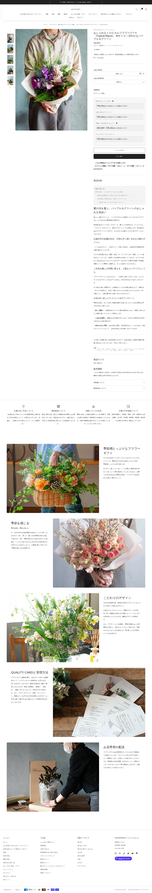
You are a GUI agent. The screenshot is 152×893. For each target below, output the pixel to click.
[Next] (102, 2)
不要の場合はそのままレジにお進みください (112, 139)
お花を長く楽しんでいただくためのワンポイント (111, 202)
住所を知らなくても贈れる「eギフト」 (112, 14)
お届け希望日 (98, 70)
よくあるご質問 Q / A (47, 842)
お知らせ (71, 17)
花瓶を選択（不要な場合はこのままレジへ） (112, 128)
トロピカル (99, 350)
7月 (95, 349)
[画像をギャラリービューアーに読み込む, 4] (10, 70)
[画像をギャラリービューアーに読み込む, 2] (10, 49)
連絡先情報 (44, 869)
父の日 (80, 852)
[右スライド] (10, 87)
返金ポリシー (44, 859)
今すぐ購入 (119, 156)
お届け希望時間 (99, 78)
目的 (53, 14)
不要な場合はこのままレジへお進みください (112, 106)
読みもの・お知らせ (9, 876)
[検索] (137, 9)
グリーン (120, 349)
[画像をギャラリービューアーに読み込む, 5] (10, 80)
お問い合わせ (44, 849)
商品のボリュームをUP (119, 101)
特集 (47, 14)
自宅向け (125, 350)
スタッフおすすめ (140, 349)
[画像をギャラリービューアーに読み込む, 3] (10, 59)
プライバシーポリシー (47, 856)
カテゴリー (129, 14)
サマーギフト (128, 349)
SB (103, 349)
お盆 (79, 859)
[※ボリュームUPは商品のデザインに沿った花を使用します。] (113, 101)
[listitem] (76, 2)
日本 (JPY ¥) (7, 890)
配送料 (101, 45)
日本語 (17, 890)
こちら (101, 57)
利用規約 (43, 845)
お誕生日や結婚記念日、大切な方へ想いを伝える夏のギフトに (113, 195)
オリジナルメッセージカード (105, 134)
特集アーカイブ (45, 873)
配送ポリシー (44, 862)
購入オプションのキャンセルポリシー (52, 866)
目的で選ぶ (6, 856)
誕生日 (66, 14)
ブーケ (106, 350)
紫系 (119, 350)
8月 (99, 349)
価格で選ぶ (6, 859)
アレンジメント (93, 14)
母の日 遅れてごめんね (85, 849)
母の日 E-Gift (82, 845)
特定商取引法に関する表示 (49, 852)
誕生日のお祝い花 (9, 862)
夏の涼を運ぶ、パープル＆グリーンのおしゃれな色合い (109, 192)
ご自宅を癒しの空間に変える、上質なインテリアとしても (112, 199)
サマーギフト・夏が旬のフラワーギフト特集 (62, 24)
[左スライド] (10, 31)
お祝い (114, 349)
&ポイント (80, 17)
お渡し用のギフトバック (104, 112)
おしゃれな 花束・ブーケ (78, 14)
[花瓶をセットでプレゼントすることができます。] (116, 123)
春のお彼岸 (81, 856)
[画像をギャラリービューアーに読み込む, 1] (10, 38)
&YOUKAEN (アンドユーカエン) (104, 30)
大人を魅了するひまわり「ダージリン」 (31, 14)
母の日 (80, 842)
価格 (59, 14)
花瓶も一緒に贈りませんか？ (119, 123)
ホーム (46, 24)
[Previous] (50, 2)
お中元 (108, 349)
